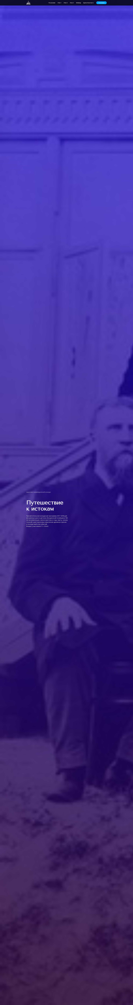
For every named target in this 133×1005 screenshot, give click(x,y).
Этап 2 (66, 2)
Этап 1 (59, 2)
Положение (52, 2)
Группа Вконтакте (88, 2)
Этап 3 (72, 2)
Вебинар (78, 2)
